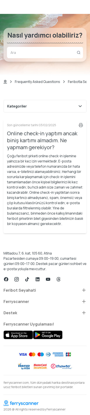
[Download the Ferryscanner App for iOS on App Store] (18, 335)
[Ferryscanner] (45, 403)
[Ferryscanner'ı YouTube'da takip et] (48, 279)
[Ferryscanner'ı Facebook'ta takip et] (6, 279)
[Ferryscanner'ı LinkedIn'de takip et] (37, 279)
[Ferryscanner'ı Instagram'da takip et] (16, 279)
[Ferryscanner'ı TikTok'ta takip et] (27, 279)
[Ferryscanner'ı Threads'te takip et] (58, 279)
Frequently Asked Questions (37, 81)
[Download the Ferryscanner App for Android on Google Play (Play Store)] (47, 335)
